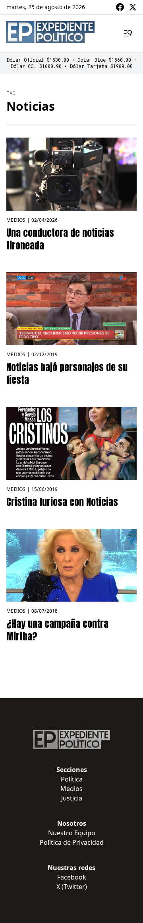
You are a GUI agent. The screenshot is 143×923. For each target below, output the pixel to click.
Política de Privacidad (72, 842)
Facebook (71, 877)
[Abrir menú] (128, 33)
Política (72, 779)
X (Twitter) (71, 886)
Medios (16, 220)
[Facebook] (120, 7)
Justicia (71, 798)
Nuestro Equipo (71, 833)
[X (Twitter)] (133, 7)
